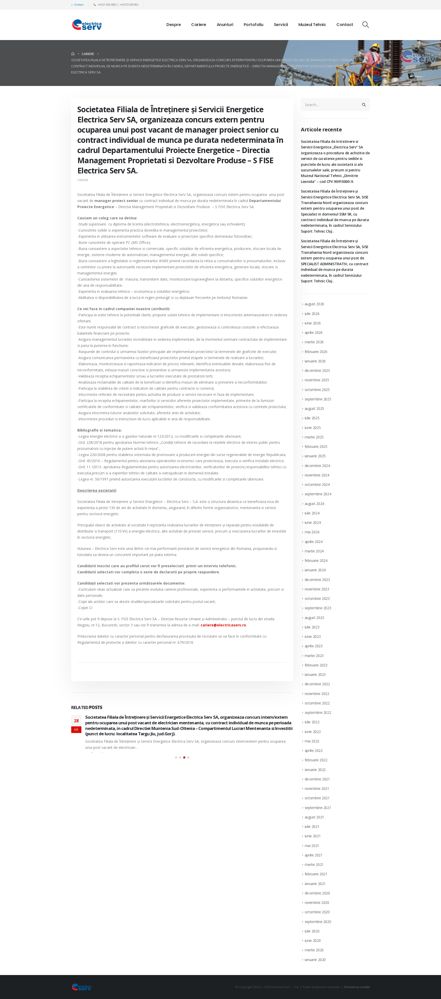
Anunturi (225, 25)
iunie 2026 (313, 323)
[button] (366, 24)
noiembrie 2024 (317, 475)
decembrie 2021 (317, 779)
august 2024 (314, 503)
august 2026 (314, 303)
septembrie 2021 (318, 807)
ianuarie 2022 (315, 769)
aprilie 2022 (314, 750)
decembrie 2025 (317, 370)
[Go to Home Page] (73, 54)
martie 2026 (314, 341)
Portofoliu (253, 25)
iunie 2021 (313, 835)
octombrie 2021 (317, 797)
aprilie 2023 (314, 645)
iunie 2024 (313, 522)
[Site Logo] (87, 25)
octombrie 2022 (317, 703)
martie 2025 (314, 437)
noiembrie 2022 (317, 693)
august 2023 (314, 617)
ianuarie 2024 (315, 569)
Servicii (281, 25)
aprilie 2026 (314, 332)
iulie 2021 (312, 826)
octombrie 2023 (317, 598)
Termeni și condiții (357, 987)
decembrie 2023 (317, 579)
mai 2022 (312, 741)
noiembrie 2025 (317, 379)
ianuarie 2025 (315, 455)
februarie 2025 (316, 446)
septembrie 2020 (318, 921)
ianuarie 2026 (315, 361)
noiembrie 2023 (317, 589)
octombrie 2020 (317, 911)
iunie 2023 (313, 636)
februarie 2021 (316, 873)
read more (93, 753)
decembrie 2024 (317, 465)
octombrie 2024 (317, 484)
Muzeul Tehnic (312, 25)
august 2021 (314, 817)
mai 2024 (312, 531)
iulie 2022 (312, 721)
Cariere (198, 25)
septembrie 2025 (318, 399)
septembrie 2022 (318, 712)
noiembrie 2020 (317, 902)
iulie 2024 (312, 513)
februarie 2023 (316, 665)
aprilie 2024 (314, 541)
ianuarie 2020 (315, 959)
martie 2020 (314, 949)
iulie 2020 (312, 931)
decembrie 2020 (317, 893)
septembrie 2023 (318, 607)
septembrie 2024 (318, 493)
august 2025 (314, 408)
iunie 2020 (313, 940)
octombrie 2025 (317, 389)
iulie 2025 (312, 417)
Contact (79, 4)
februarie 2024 (316, 560)
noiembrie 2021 (317, 788)
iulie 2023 (312, 627)
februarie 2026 (316, 351)
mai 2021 (312, 845)
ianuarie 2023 (315, 674)
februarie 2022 (316, 759)
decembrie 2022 (317, 683)
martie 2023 (314, 655)
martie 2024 (314, 551)
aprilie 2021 (314, 855)
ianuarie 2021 (315, 883)
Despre (173, 25)
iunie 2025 (313, 427)
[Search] (364, 104)
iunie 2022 (313, 731)
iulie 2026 (312, 313)
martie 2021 (314, 864)
